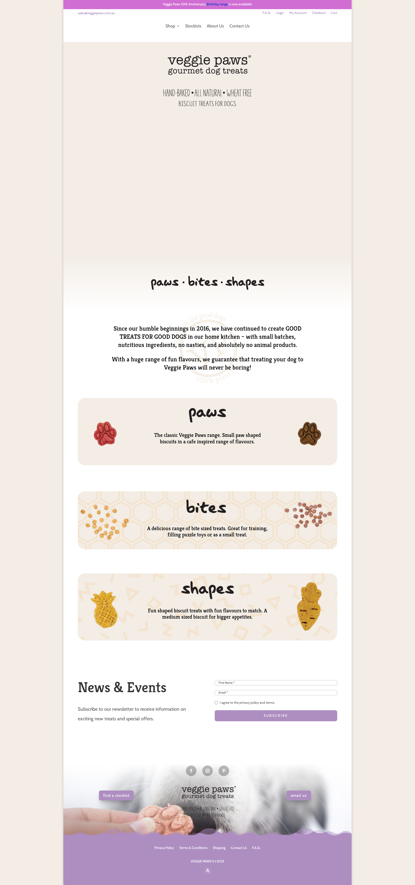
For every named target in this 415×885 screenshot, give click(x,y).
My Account (298, 13)
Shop (170, 26)
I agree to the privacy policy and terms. (247, 702)
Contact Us (239, 26)
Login (280, 13)
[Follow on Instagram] (207, 771)
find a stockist (116, 795)
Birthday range (217, 4)
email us (299, 795)
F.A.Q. (266, 13)
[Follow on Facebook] (191, 771)
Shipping (219, 847)
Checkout (319, 13)
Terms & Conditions (193, 847)
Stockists (193, 26)
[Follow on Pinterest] (224, 771)
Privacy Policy (164, 847)
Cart (334, 13)
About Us (215, 26)
